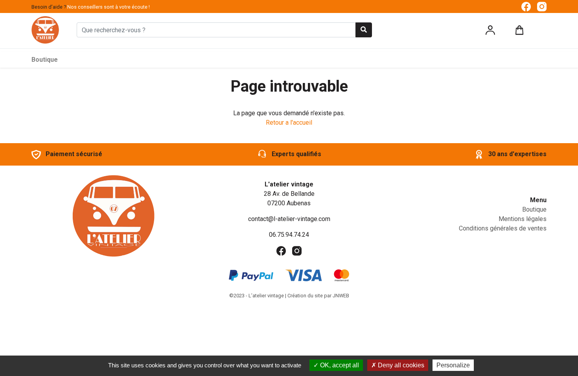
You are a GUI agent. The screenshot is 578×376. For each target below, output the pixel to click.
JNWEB (341, 296)
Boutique (44, 59)
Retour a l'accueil (289, 122)
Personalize (453, 365)
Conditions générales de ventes (503, 228)
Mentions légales (523, 219)
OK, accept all (338, 365)
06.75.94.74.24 (289, 234)
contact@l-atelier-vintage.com (289, 219)
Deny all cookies (400, 365)
